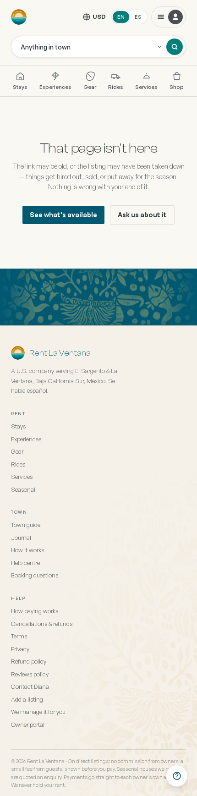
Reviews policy (30, 674)
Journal (21, 537)
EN (121, 16)
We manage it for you (38, 711)
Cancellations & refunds (41, 623)
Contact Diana (30, 686)
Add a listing (27, 699)
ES (138, 16)
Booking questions (34, 575)
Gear (89, 86)
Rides (115, 86)
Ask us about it (142, 215)
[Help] (177, 776)
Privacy (20, 649)
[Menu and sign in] (168, 16)
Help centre (25, 562)
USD (99, 16)
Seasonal (23, 489)
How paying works (34, 611)
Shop (177, 86)
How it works (27, 550)
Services (146, 86)
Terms (19, 636)
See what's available (63, 215)
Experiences (55, 86)
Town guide (25, 524)
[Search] (174, 46)
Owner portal (27, 724)
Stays (20, 86)
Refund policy (28, 661)
